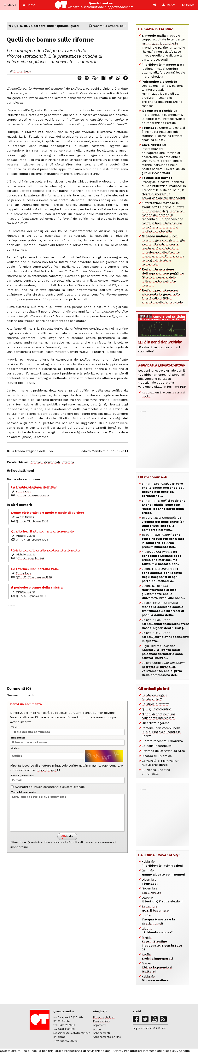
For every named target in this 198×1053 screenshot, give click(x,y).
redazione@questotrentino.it (71, 1032)
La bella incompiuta (157, 746)
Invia (69, 836)
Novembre (151, 890)
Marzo (157, 967)
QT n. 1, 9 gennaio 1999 (31, 595)
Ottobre (162, 899)
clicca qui (170, 1051)
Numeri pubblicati (104, 1017)
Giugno (157, 930)
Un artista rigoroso (155, 723)
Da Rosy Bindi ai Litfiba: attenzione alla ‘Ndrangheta (162, 296)
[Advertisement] (67, 643)
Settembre (155, 908)
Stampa (68, 462)
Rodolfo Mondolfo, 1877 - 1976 (102, 451)
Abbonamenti (101, 1032)
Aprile (157, 956)
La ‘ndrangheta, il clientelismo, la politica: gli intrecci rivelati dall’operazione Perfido (163, 116)
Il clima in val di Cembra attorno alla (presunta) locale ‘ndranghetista (163, 70)
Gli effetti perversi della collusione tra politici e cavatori (163, 277)
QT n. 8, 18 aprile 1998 (30, 558)
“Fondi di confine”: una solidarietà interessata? (159, 716)
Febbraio (162, 863)
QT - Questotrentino (157, 709)
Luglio (158, 919)
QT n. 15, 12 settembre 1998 (34, 577)
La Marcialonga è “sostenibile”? (154, 697)
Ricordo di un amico (157, 756)
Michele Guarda (25, 535)
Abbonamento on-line (107, 1036)
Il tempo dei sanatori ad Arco (163, 751)
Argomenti (99, 1024)
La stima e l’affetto (155, 704)
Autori (97, 1029)
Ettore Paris (22, 71)
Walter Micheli (25, 516)
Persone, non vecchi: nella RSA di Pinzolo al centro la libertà (161, 732)
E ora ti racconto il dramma (162, 741)
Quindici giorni (68, 26)
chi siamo (59, 1036)
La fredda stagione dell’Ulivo (31, 451)
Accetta (184, 1051)
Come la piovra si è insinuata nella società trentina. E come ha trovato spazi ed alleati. (163, 133)
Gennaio (163, 872)
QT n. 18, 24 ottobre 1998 (34, 26)
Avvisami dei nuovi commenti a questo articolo (49, 787)
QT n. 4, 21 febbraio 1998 (32, 521)
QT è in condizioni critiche (160, 342)
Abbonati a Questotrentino (161, 365)
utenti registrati (84, 713)
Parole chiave (101, 1021)
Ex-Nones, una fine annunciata (156, 772)
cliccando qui (46, 770)
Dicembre (150, 881)
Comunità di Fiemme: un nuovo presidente (160, 763)
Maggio (162, 943)
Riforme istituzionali (45, 462)
